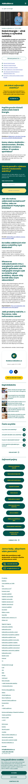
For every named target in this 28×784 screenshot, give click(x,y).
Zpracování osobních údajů (9, 740)
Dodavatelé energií (7, 665)
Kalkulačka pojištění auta (9, 637)
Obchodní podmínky (7, 737)
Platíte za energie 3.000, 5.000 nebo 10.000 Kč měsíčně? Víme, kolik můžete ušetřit (16, 409)
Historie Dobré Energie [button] (9, 63)
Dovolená (4, 609)
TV (2, 661)
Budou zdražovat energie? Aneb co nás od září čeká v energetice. (17, 390)
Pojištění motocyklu (7, 599)
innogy (3, 675)
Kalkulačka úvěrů (6, 653)
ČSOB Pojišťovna (6, 695)
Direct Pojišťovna (6, 698)
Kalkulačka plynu (6, 629)
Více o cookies (14, 768)
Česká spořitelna (6, 715)
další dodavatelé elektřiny (10, 683)
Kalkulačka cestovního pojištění (10, 650)
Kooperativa (5, 703)
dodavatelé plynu (8, 686)
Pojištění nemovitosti (7, 604)
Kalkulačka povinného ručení (10, 632)
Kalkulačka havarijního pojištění (10, 634)
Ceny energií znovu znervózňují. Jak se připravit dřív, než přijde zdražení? (16, 397)
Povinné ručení (6, 591)
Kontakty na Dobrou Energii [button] (10, 67)
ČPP (3, 705)
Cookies (4, 732)
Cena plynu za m (6, 588)
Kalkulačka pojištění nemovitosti (11, 648)
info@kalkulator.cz (8, 749)
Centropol (4, 678)
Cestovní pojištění (7, 607)
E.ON (3, 667)
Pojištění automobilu (7, 596)
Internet (4, 658)
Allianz (3, 692)
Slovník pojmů (5, 729)
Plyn (3, 586)
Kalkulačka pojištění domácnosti (11, 645)
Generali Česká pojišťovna (9, 700)
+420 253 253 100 (7, 752)
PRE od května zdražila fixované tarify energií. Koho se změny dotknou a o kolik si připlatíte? (16, 416)
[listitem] (14, 429)
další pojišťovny (7, 708)
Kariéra (4, 727)
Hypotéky (4, 615)
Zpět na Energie (8, 8)
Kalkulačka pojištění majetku (10, 642)
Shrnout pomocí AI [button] (13, 58)
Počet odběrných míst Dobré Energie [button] (13, 69)
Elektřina (4, 581)
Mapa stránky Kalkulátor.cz (9, 734)
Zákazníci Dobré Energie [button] (9, 65)
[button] (25, 3)
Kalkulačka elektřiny (7, 627)
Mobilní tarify (5, 655)
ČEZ (3, 670)
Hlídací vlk (5, 620)
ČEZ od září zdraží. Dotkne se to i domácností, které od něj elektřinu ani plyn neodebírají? (17, 403)
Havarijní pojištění (7, 594)
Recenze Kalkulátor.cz (8, 742)
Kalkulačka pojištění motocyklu (10, 640)
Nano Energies (6, 680)
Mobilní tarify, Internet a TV (9, 617)
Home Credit (5, 717)
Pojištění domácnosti (7, 602)
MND (3, 673)
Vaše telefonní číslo (7, 181)
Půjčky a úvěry (5, 612)
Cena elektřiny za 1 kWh (8, 583)
